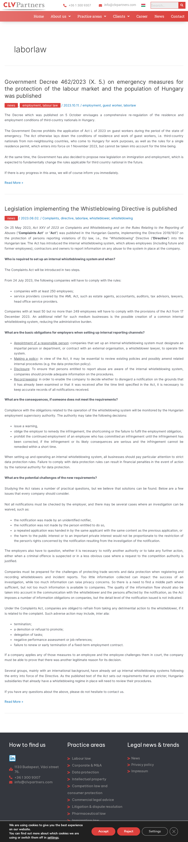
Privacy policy (142, 765)
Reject (128, 831)
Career (142, 16)
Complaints (50, 218)
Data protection (85, 772)
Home (39, 16)
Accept (103, 831)
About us (58, 16)
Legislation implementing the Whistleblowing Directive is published (91, 208)
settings (52, 838)
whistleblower (99, 218)
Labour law (81, 758)
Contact (178, 16)
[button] (60, 16)
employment (92, 105)
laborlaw (130, 105)
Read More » (14, 182)
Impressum (139, 771)
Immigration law (85, 820)
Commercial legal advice (92, 799)
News (159, 16)
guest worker (112, 105)
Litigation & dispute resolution (96, 806)
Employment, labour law (40, 105)
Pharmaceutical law (88, 813)
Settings (155, 831)
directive (67, 218)
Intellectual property (88, 779)
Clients (119, 16)
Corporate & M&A (86, 765)
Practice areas (89, 16)
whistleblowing (122, 218)
